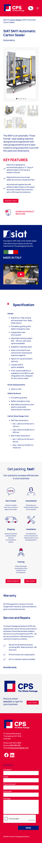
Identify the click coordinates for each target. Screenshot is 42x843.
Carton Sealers (16, 20)
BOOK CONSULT (13, 581)
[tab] (16, 98)
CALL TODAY (30, 581)
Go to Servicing (9, 667)
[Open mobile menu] (38, 8)
